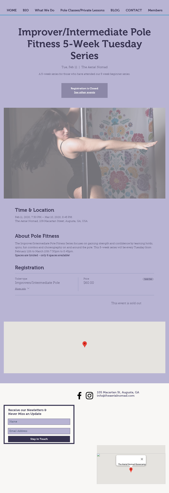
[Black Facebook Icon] (79, 396)
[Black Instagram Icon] (89, 396)
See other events (84, 92)
